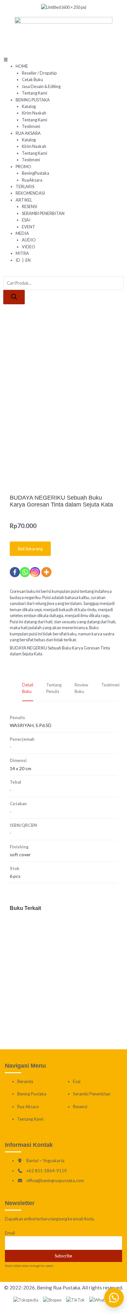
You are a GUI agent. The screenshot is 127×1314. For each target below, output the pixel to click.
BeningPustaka (35, 173)
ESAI (26, 219)
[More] (46, 572)
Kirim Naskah (34, 112)
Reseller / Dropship (39, 73)
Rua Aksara (28, 1106)
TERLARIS (25, 186)
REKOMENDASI (30, 193)
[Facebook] (15, 572)
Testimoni (31, 126)
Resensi (80, 1106)
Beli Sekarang (30, 548)
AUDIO (29, 239)
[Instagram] (35, 572)
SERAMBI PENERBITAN (43, 213)
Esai (76, 1081)
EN (28, 260)
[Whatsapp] (25, 572)
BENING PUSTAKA (33, 99)
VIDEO (28, 246)
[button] (63, 59)
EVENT (28, 226)
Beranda (25, 1081)
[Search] (14, 297)
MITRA (22, 253)
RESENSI (29, 206)
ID (18, 260)
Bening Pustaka (31, 1093)
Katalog (29, 106)
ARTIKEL (24, 200)
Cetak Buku (32, 79)
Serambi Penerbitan (91, 1093)
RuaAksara (32, 180)
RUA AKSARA (28, 133)
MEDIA (22, 233)
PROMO (23, 166)
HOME (22, 66)
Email (10, 1232)
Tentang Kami (34, 93)
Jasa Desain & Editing (41, 86)
